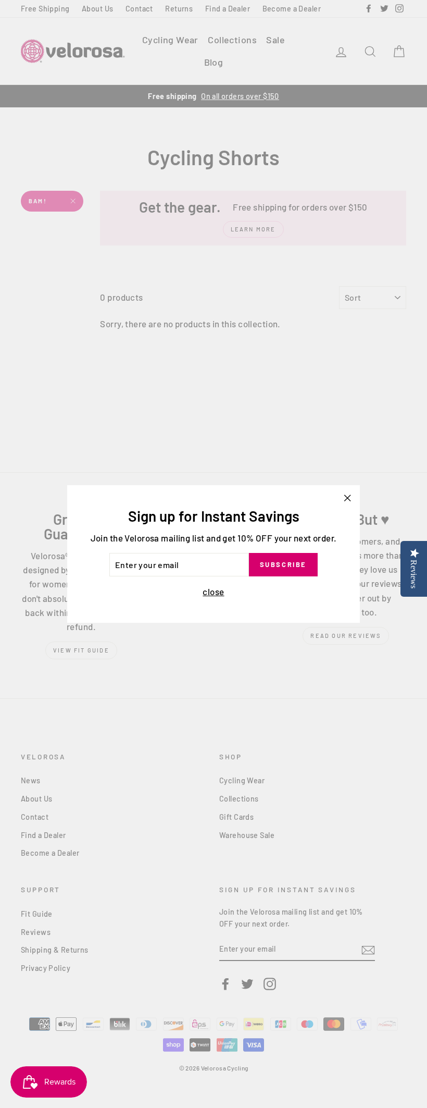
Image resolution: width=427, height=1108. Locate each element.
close (213, 591)
